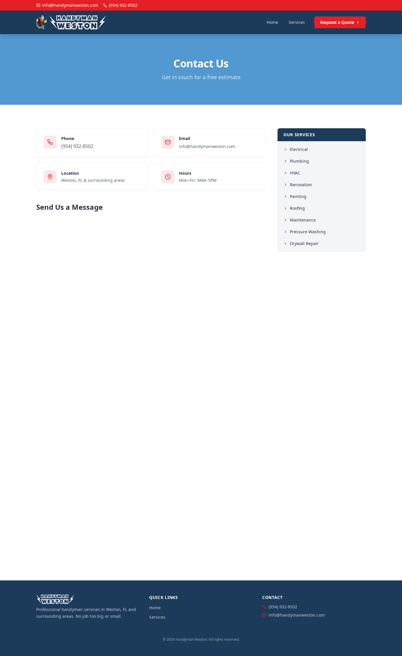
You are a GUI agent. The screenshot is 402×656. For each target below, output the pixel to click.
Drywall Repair (304, 243)
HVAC (295, 173)
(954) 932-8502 (77, 146)
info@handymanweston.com (207, 146)
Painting (298, 196)
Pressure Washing (308, 231)
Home (272, 22)
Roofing (297, 208)
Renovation (301, 184)
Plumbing (299, 161)
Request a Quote (337, 22)
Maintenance (303, 220)
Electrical (299, 149)
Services (297, 22)
